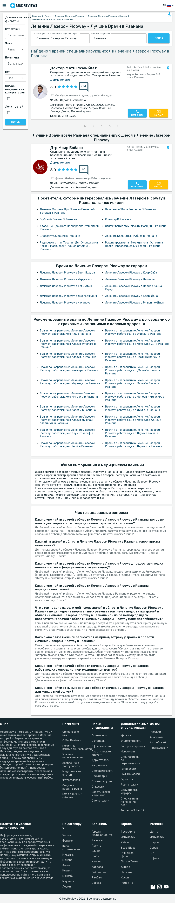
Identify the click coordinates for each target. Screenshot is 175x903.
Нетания (126, 872)
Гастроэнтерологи (131, 746)
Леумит (67, 886)
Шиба (95, 856)
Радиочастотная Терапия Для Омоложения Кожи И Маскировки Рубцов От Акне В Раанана (69, 246)
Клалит (67, 870)
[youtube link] (167, 887)
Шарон (154, 842)
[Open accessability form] (169, 14)
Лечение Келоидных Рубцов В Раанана (131, 236)
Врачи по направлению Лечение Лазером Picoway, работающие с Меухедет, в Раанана (70, 382)
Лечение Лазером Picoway (69, 16)
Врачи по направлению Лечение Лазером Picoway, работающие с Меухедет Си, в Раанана (137, 342)
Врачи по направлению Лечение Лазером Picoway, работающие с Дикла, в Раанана (132, 408)
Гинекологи (99, 735)
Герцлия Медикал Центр (102, 833)
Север (154, 847)
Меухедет (69, 881)
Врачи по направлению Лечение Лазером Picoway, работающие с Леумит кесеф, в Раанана (67, 433)
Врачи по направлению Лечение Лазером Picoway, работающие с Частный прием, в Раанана (132, 357)
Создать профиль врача (72, 787)
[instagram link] (160, 887)
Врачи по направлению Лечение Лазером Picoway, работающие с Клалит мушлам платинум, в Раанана (67, 420)
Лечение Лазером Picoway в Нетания (130, 279)
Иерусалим (128, 837)
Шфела (154, 858)
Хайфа (125, 842)
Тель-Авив (128, 831)
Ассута (96, 845)
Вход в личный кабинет (72, 795)
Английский (158, 742)
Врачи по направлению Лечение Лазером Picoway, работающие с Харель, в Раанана (68, 408)
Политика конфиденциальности (72, 747)
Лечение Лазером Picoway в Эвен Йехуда (67, 272)
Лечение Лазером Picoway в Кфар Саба (131, 272)
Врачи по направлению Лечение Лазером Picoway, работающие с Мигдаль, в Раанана (69, 395)
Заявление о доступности (71, 764)
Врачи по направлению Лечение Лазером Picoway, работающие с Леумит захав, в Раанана (132, 433)
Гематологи (128, 768)
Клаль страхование (71, 848)
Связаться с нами (70, 733)
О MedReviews (71, 740)
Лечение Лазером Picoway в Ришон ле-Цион (134, 302)
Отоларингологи (102, 770)
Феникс (67, 840)
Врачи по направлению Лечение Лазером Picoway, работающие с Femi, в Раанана (67, 444)
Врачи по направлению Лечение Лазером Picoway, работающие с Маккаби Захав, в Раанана (132, 383)
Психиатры (99, 776)
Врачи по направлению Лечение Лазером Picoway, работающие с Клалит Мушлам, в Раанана (68, 344)
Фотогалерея (71, 780)
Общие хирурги (102, 781)
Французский (159, 747)
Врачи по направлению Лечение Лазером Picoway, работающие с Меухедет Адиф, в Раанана (133, 420)
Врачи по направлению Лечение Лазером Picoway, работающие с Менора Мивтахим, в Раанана (134, 397)
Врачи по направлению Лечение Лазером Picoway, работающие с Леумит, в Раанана (133, 444)
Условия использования (72, 756)
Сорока (96, 882)
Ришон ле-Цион (128, 854)
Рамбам (97, 877)
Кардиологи (99, 765)
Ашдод (125, 867)
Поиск (48, 16)
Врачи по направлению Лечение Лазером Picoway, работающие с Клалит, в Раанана (68, 355)
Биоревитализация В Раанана (60, 236)
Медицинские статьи (71, 773)
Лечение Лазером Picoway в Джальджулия (68, 296)
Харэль (66, 835)
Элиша (96, 851)
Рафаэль (97, 840)
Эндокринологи (131, 740)
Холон (125, 877)
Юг (152, 853)
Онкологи (98, 786)
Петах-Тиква (129, 861)
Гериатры (127, 779)
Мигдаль (68, 854)
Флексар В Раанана (118, 219)
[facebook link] (153, 887)
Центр (154, 831)
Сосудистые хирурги (129, 791)
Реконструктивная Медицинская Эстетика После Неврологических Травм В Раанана (134, 244)
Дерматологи (100, 760)
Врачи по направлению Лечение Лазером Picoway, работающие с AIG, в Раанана (67, 332)
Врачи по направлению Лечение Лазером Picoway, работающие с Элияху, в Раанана (133, 332)
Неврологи (128, 751)
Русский (155, 731)
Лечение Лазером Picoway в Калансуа (65, 302)
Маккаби (67, 876)
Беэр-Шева (128, 847)
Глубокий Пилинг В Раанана (58, 219)
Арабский (156, 737)
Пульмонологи (130, 774)
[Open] (22, 35)
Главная (36, 16)
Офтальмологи (101, 746)
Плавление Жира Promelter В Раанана (130, 209)
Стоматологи (100, 800)
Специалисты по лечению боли (130, 802)
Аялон (66, 865)
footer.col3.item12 (131, 810)
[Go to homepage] (24, 5)
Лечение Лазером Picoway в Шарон (107, 16)
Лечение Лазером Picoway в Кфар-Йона (131, 296)
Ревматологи (129, 784)
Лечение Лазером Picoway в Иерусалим (66, 279)
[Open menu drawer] (4, 5)
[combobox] (61, 38)
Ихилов (96, 861)
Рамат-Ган (128, 882)
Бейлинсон (99, 872)
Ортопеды (98, 740)
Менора (67, 860)
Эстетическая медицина (101, 793)
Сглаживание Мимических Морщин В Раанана (135, 226)
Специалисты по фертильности (130, 760)
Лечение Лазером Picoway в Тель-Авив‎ (66, 286)
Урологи (126, 735)
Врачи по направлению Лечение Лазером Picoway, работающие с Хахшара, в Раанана (69, 368)
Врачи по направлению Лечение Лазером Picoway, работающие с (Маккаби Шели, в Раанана (132, 370)
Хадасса (97, 867)
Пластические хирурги (101, 753)
